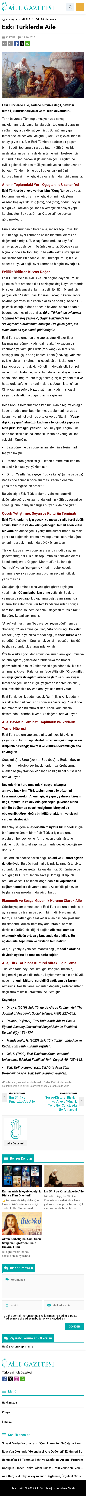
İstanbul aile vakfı (59, 1085)
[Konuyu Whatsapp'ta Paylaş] (27, 43)
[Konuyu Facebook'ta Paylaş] (16, 43)
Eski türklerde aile (61, 1082)
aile (8, 1082)
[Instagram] (16, 1379)
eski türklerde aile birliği (15, 1085)
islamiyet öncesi (39, 1085)
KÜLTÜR (26, 19)
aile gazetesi (18, 1082)
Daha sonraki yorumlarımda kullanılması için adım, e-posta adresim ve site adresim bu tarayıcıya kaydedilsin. (41, 1317)
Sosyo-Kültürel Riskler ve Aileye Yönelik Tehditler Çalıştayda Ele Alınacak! (61, 1103)
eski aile (31, 1082)
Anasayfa (11, 19)
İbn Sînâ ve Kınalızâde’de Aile (22, 1099)
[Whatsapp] (22, 1379)
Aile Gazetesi (15, 1143)
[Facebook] (4, 1379)
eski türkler (43, 1082)
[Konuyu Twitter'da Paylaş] (22, 43)
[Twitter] (10, 1379)
